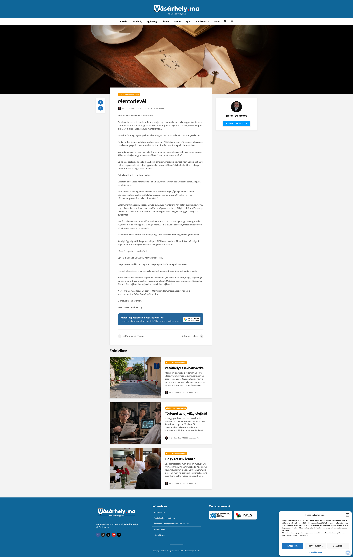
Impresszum (159, 512)
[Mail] (119, 535)
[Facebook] (98, 535)
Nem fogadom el (315, 546)
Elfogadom (293, 546)
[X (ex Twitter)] (103, 535)
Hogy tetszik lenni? (180, 459)
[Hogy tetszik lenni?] (135, 468)
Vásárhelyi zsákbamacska (184, 368)
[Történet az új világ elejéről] (135, 423)
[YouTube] (114, 535)
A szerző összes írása (236, 124)
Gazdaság (137, 21)
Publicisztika (202, 21)
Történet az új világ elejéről (186, 413)
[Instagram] (108, 535)
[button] (347, 515)
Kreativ (197, 551)
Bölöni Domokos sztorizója (129, 94)
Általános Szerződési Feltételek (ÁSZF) (171, 523)
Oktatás (165, 21)
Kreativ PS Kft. (178, 551)
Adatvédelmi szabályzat (164, 518)
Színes (216, 21)
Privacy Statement (315, 552)
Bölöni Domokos (128, 108)
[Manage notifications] (348, 553)
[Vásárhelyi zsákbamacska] (135, 377)
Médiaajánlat (160, 529)
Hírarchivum (159, 535)
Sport (188, 21)
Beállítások (338, 546)
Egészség (152, 21)
